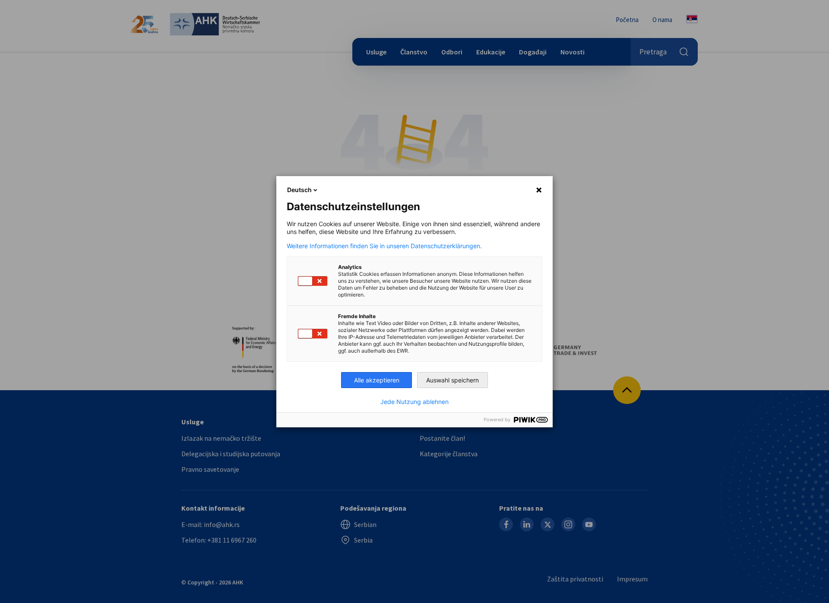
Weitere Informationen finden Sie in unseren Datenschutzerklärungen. (384, 246)
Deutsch (299, 189)
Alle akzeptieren (376, 380)
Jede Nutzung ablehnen (414, 401)
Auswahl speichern (452, 380)
